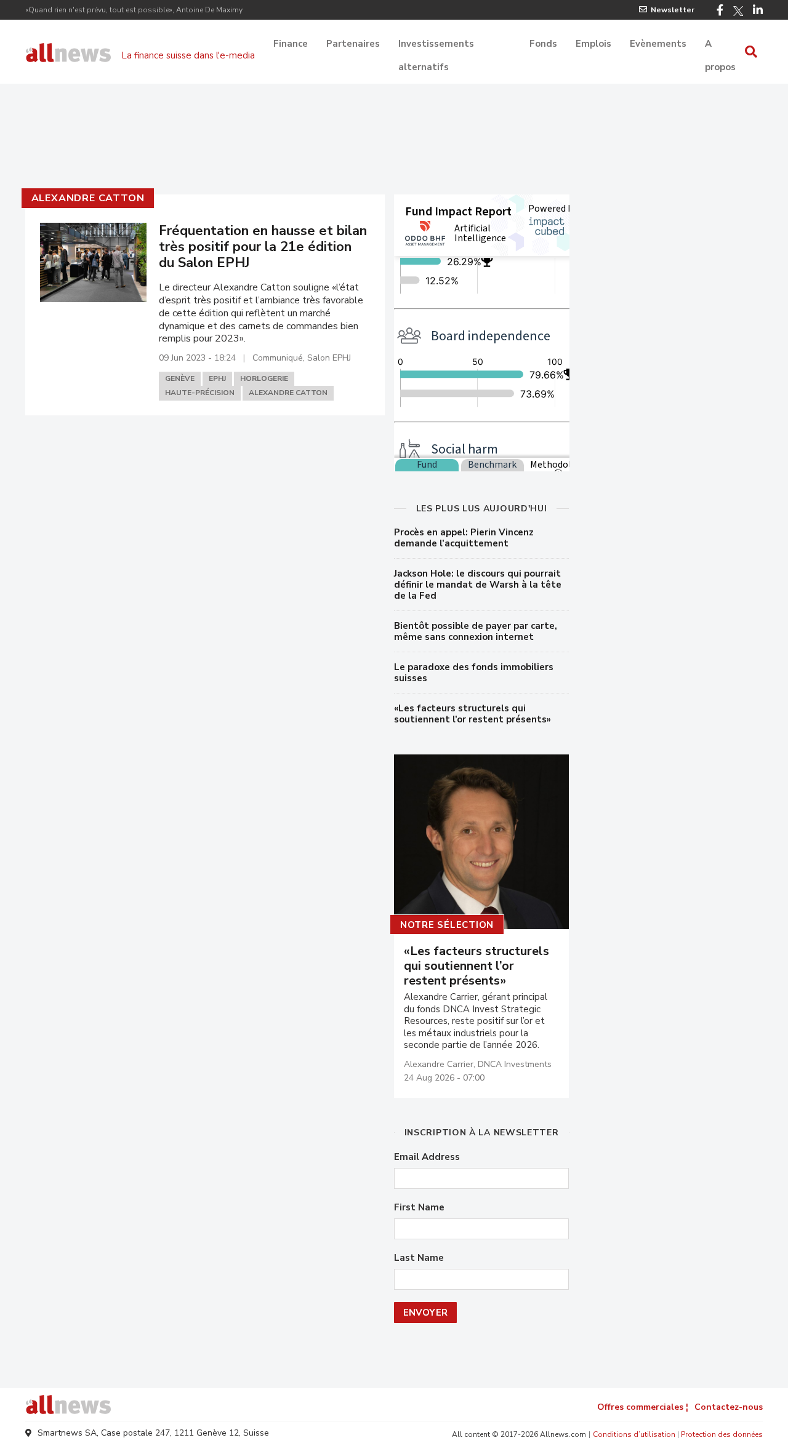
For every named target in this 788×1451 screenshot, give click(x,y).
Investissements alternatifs (436, 45)
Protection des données (722, 1434)
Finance (290, 44)
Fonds (543, 44)
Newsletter (672, 10)
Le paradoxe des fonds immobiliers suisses (473, 673)
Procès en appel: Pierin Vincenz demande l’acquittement (464, 538)
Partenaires (353, 44)
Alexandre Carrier (438, 1064)
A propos (720, 45)
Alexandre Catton (88, 198)
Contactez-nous (728, 1407)
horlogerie (264, 378)
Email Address (427, 1157)
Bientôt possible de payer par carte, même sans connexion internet (475, 631)
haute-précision (200, 393)
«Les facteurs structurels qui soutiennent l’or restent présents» (472, 714)
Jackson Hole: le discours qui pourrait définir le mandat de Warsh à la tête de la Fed (477, 584)
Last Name (419, 1258)
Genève (180, 378)
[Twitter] (738, 11)
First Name (419, 1207)
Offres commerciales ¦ (642, 1407)
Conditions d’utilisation (634, 1434)
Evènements (658, 44)
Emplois (593, 44)
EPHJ (217, 378)
